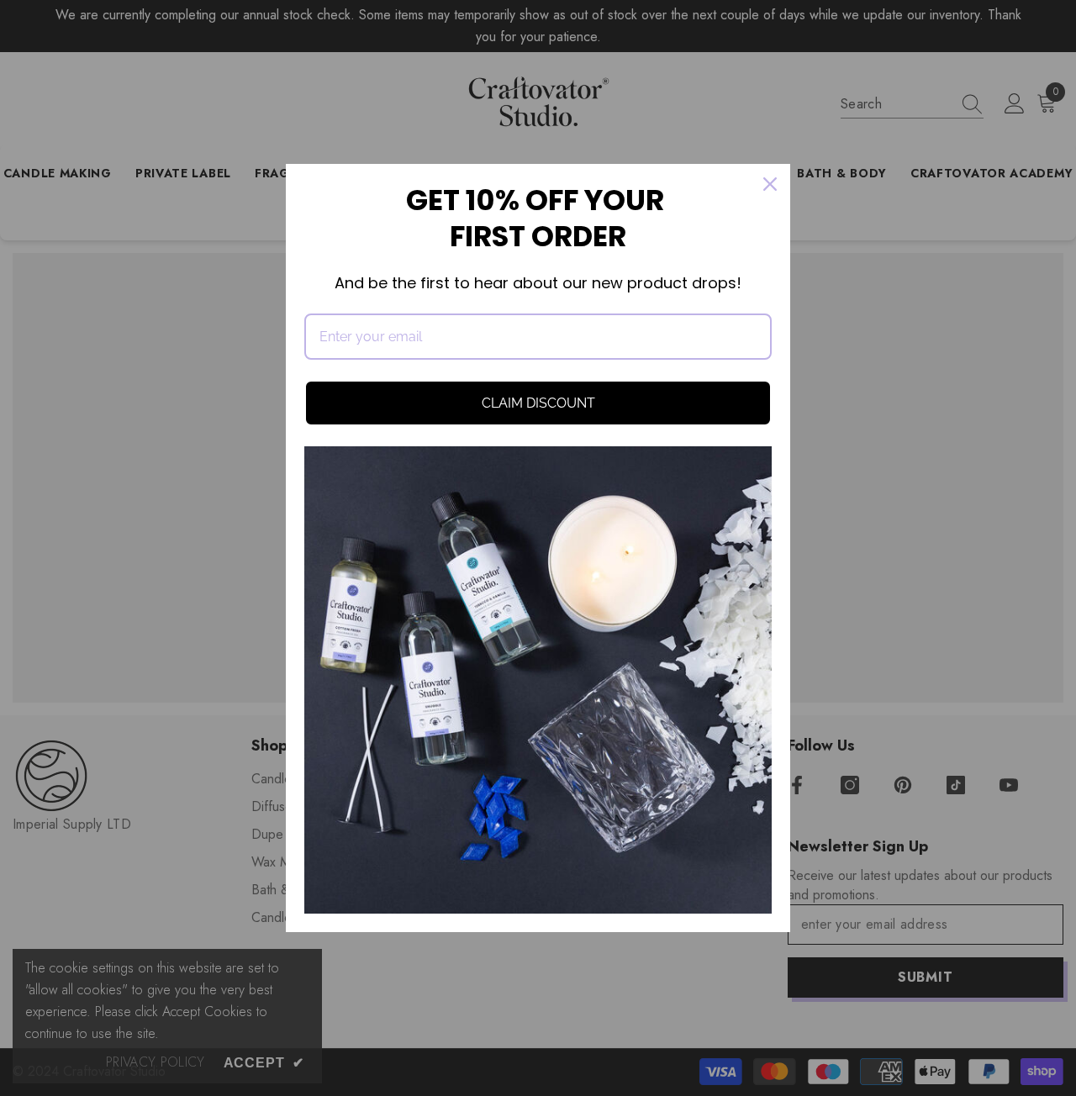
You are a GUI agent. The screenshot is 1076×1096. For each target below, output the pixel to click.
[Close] (770, 184)
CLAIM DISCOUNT (538, 403)
